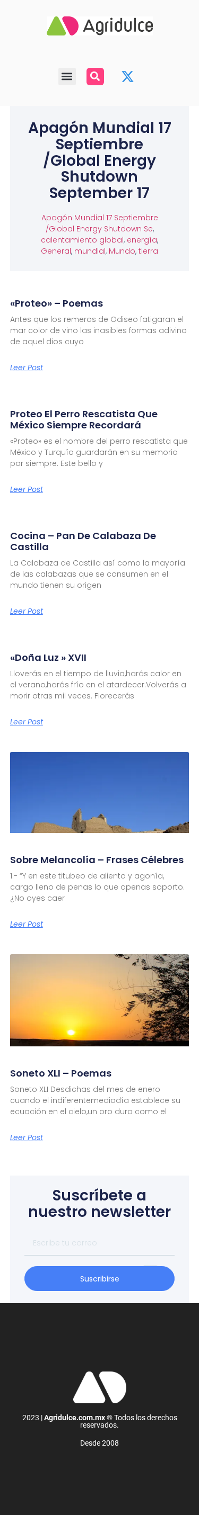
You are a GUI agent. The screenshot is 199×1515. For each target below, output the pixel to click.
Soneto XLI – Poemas (60, 1073)
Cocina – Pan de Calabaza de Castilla (83, 541)
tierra (148, 251)
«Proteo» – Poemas (56, 303)
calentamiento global (82, 240)
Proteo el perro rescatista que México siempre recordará (84, 419)
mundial (90, 251)
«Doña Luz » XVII (48, 657)
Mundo (122, 251)
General (56, 251)
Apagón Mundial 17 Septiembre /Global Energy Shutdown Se (99, 223)
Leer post (26, 367)
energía (142, 240)
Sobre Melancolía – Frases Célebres (97, 859)
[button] (67, 76)
